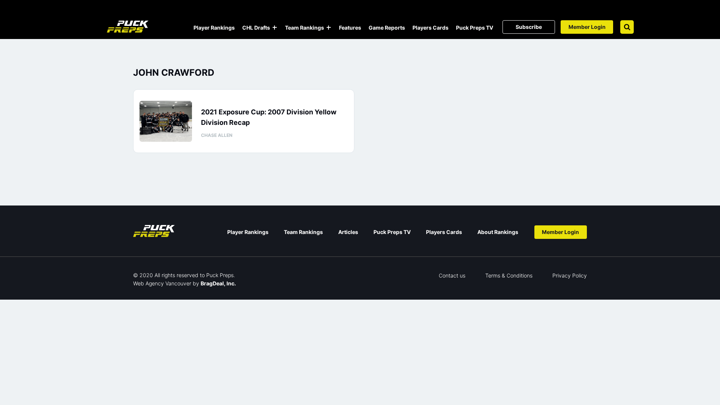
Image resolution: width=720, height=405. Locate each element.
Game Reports (387, 27)
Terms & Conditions (508, 275)
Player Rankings (214, 27)
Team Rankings (304, 27)
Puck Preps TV (474, 27)
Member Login (587, 27)
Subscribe (529, 27)
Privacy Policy (569, 275)
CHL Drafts (256, 27)
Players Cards (430, 27)
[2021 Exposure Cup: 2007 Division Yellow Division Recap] (166, 121)
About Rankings (497, 232)
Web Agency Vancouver (162, 283)
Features (350, 27)
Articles (348, 232)
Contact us (452, 275)
